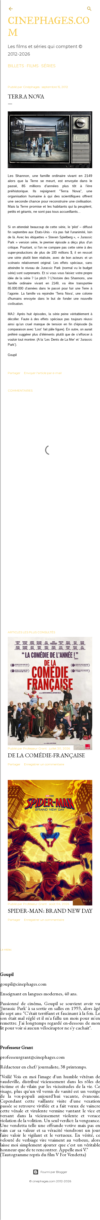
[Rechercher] (89, 7)
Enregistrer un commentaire (44, 764)
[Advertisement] (50, 568)
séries (48, 66)
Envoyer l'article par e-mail (43, 373)
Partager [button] (14, 373)
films (33, 66)
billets (16, 66)
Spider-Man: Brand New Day (50, 910)
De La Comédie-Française (46, 755)
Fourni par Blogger (54, 1172)
